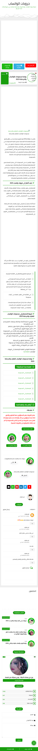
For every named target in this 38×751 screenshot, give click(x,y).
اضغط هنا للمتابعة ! (23, 367)
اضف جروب (27, 749)
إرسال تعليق (6, 509)
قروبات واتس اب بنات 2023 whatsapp (26, 445)
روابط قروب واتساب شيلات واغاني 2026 (16, 643)
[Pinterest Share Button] (21, 487)
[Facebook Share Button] (29, 487)
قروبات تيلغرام (18, 66)
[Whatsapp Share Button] (13, 487)
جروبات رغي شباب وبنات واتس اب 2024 (16, 620)
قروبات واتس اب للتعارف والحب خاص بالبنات (11, 445)
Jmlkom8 (27, 514)
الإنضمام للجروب (19, 680)
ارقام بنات (9, 749)
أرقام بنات (30, 65)
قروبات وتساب (6, 66)
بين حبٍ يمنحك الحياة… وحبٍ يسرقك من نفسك (19, 677)
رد (32, 523)
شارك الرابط (22, 82)
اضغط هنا (27, 351)
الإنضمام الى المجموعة (24, 372)
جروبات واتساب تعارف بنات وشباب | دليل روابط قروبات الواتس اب (16, 633)
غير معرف (26, 527)
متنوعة (18, 695)
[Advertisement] (19, 40)
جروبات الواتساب (19, 3)
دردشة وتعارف (18, 691)
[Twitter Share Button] (25, 487)
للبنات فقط (18, 703)
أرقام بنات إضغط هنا (23, 404)
